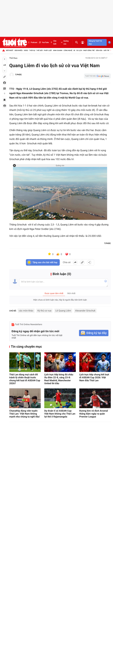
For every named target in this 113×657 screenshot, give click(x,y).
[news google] (97, 75)
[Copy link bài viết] (82, 262)
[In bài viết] (4, 105)
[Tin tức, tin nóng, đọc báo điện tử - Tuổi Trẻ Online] (14, 42)
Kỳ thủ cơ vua (44, 310)
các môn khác (26, 310)
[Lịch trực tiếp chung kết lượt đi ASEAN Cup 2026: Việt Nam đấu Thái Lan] (95, 362)
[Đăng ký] (93, 333)
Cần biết (54, 42)
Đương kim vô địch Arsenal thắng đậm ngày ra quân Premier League (93, 413)
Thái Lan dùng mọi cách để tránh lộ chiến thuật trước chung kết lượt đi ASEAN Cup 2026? (24, 379)
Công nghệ (68, 50)
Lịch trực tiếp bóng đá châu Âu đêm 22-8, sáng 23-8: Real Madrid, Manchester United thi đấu (58, 379)
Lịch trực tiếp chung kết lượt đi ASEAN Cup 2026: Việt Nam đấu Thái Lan (94, 377)
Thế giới (39, 50)
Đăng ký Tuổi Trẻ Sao (95, 42)
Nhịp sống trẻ (89, 50)
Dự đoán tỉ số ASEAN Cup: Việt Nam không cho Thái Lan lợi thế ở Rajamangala (59, 413)
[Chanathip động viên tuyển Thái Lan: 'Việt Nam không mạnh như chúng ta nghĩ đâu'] (25, 398)
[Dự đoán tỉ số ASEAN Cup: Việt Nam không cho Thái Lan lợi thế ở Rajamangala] (60, 398)
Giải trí (106, 50)
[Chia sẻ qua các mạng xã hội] (89, 262)
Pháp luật (48, 50)
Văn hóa (99, 50)
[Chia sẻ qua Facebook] (75, 262)
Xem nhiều (18, 50)
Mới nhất (9, 50)
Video (26, 50)
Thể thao (13, 58)
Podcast (34, 42)
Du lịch (79, 50)
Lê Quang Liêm (63, 310)
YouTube (45, 42)
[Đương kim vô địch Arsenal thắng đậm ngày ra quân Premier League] (95, 398)
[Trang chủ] (3, 50)
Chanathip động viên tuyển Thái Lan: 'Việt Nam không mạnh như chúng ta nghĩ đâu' (24, 413)
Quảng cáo (66, 42)
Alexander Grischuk (85, 310)
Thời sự (32, 50)
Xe (74, 50)
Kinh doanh (57, 50)
